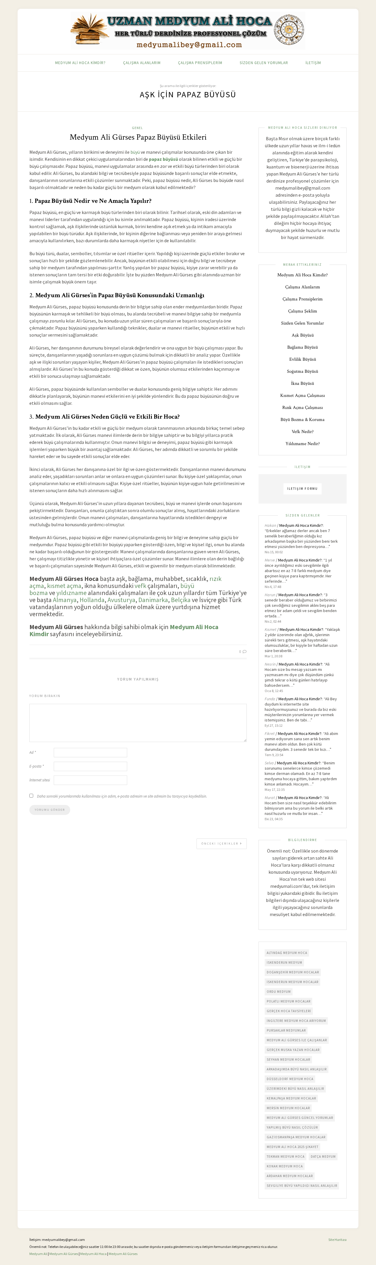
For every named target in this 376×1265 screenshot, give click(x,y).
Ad (32, 752)
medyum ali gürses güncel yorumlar (300, 1118)
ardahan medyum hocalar (290, 1176)
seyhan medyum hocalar (288, 1059)
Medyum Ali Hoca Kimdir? (80, 62)
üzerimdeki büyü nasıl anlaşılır (295, 1089)
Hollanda (92, 600)
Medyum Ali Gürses (63, 1253)
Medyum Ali (38, 1253)
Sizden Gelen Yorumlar (264, 62)
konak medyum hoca (285, 1166)
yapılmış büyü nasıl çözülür (292, 1127)
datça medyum (323, 1156)
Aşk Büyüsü (303, 335)
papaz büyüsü (163, 159)
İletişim (313, 62)
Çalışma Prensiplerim (200, 62)
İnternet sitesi (39, 780)
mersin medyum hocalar (288, 1108)
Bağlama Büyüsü (302, 347)
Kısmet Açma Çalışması (302, 395)
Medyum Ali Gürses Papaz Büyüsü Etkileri (138, 137)
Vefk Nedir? (303, 432)
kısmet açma (64, 585)
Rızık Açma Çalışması (302, 408)
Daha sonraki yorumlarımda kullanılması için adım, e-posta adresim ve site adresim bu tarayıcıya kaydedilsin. (122, 796)
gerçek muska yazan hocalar (293, 1050)
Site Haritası (337, 1239)
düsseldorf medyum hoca (290, 1079)
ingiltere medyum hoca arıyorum (296, 1021)
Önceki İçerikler (221, 843)
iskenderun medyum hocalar (292, 982)
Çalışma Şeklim (302, 311)
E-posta (36, 766)
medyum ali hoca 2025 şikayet (292, 1147)
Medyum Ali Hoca (93, 1253)
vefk (140, 585)
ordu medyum (279, 992)
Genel (137, 128)
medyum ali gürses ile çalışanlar (297, 1040)
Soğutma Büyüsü (302, 371)
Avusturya (121, 600)
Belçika (181, 600)
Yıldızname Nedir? (303, 444)
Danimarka (153, 600)
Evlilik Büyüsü (302, 359)
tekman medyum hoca (286, 1156)
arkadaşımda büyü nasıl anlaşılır (297, 1069)
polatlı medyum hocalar (288, 1001)
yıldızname (71, 593)
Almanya (65, 600)
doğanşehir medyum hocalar (293, 972)
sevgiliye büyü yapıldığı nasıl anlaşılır (302, 1186)
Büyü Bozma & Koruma (303, 420)
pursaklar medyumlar (286, 1030)
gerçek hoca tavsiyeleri (289, 1011)
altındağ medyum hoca (287, 953)
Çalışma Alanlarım (142, 62)
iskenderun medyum (284, 962)
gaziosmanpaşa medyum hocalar (296, 1137)
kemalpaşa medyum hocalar (291, 1098)
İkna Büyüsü (302, 383)
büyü (135, 152)
